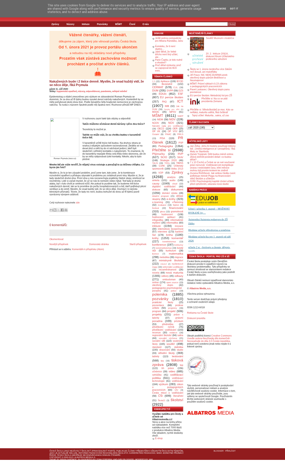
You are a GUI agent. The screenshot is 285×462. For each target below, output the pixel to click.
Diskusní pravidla (196, 318)
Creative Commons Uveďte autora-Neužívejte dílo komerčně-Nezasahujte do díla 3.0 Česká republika (209, 338)
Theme (52, 459)
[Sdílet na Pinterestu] (66, 210)
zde (78, 202)
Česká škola (56, 451)
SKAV (180, 157)
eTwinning (177, 202)
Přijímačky (158, 153)
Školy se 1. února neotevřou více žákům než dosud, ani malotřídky (211, 70)
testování (177, 356)
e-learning (157, 202)
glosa (162, 211)
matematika (176, 253)
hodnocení (167, 214)
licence (155, 254)
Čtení (132, 24)
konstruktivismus (164, 248)
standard (157, 347)
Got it (234, 8)
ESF (180, 93)
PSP (181, 142)
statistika (178, 347)
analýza (171, 177)
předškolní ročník (163, 327)
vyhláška (157, 374)
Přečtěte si (161, 150)
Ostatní (155, 134)
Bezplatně (167, 84)
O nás (145, 24)
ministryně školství (171, 260)
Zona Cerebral (104, 459)
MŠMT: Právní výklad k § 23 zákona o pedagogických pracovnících (208, 85)
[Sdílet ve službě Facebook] (62, 210)
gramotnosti (177, 211)
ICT (180, 101)
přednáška (167, 324)
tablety (155, 356)
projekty (157, 314)
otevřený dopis (162, 285)
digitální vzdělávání (163, 186)
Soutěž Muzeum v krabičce (220, 38)
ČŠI (160, 395)
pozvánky (160, 299)
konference (159, 244)
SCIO (164, 157)
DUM (155, 90)
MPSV (172, 112)
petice (173, 291)
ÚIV (176, 390)
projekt (171, 311)
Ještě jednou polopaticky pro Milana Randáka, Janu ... (169, 41)
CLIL (175, 87)
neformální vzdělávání (172, 267)
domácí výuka (170, 193)
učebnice (157, 371)
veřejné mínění (119, 91)
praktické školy (162, 302)
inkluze (156, 225)
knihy (155, 238)
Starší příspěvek (138, 244)
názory (81, 91)
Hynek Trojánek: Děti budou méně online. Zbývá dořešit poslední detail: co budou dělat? (212, 157)
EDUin (163, 93)
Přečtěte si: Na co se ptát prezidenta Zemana (214, 100)
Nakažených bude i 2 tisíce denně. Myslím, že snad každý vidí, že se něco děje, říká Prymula (96, 83)
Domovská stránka (99, 244)
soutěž (171, 343)
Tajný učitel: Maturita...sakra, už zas (210, 115)
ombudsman (169, 279)
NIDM (160, 119)
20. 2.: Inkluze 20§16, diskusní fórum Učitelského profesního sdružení (220, 56)
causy (155, 183)
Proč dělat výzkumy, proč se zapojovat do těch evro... (168, 68)
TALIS (155, 163)
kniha (169, 234)
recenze (156, 332)
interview (162, 231)
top (181, 365)
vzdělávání (177, 381)
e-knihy (171, 198)
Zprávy (55, 24)
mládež (163, 264)
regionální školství (161, 335)
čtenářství (178, 396)
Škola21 (161, 400)
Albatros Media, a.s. (200, 288)
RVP (180, 153)
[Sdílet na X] (58, 210)
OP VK (156, 131)
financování (176, 207)
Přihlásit (230, 451)
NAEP (180, 116)
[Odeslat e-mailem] (51, 210)
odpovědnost (93, 91)
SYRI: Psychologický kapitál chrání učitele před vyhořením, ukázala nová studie (212, 182)
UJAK (162, 165)
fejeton (176, 205)
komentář (177, 238)
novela (155, 272)
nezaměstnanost (167, 269)
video (172, 371)
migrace (179, 257)
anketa (155, 180)
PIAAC (168, 134)
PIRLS (180, 134)
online (155, 282)
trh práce (168, 368)
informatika (172, 222)
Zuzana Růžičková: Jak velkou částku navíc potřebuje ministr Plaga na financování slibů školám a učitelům (213, 176)
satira (180, 335)
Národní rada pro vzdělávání (167, 126)
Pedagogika (165, 146)
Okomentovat (56, 239)
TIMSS (179, 163)
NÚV (171, 122)
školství (177, 400)
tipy (162, 361)
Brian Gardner (68, 459)
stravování (164, 349)
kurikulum (171, 250)
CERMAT (157, 87)
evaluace (162, 205)
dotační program (160, 196)
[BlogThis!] (55, 210)
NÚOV (155, 123)
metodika (164, 257)
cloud (174, 183)
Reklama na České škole (200, 312)
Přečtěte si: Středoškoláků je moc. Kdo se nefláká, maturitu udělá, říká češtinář (211, 111)
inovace (179, 226)
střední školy (166, 352)
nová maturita (174, 272)
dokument (177, 189)
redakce (173, 332)
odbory (165, 276)
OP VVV (172, 131)
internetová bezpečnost (170, 229)
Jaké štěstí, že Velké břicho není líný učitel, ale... (166, 54)
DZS (181, 90)
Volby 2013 (177, 168)
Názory (70, 24)
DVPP (170, 90)
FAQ (164, 101)
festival (155, 208)
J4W (151, 459)
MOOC (155, 112)
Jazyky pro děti (171, 109)
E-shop (159, 438)
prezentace (158, 305)
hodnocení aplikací (163, 217)
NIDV (172, 119)
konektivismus (169, 241)
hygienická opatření (67, 91)
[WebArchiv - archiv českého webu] (196, 374)
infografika (157, 220)
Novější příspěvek (58, 244)
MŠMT (118, 24)
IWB (167, 106)
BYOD (180, 81)
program (156, 311)
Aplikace (165, 81)
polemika (159, 294)
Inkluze (86, 24)
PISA (162, 138)
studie (180, 349)
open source (172, 282)
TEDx (167, 163)
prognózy (172, 308)
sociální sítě (158, 341)
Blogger (219, 451)
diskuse (156, 189)
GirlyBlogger (126, 459)
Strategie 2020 (168, 160)
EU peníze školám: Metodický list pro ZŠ (211, 95)
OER (175, 128)
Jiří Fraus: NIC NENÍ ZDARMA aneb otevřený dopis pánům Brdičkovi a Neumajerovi (208, 78)
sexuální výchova (168, 338)
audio (172, 180)
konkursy (178, 245)
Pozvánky (102, 24)
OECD (160, 128)
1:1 (153, 81)
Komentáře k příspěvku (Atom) (88, 249)
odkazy (178, 275)
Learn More (218, 8)
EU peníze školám (171, 97)
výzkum (163, 384)
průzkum (178, 321)
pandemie (106, 91)
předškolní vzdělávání (164, 330)
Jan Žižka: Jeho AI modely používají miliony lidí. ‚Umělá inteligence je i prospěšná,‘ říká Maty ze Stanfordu (213, 149)
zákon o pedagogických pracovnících (167, 387)
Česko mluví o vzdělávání (167, 392)
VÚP (160, 172)
